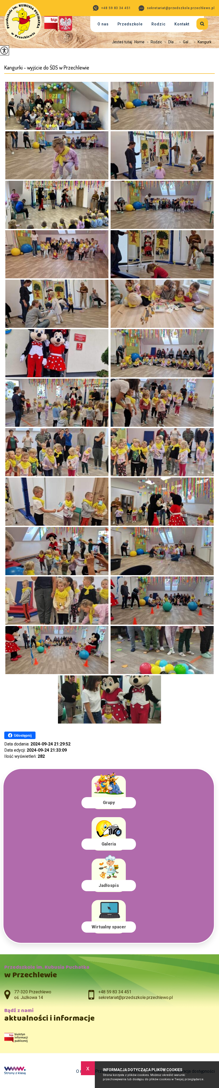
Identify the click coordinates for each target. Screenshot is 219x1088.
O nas (103, 24)
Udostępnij (23, 735)
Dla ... (170, 42)
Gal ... (185, 42)
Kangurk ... (204, 42)
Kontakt (181, 24)
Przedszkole (130, 24)
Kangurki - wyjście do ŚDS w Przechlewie (46, 67)
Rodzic (158, 24)
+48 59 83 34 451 (116, 8)
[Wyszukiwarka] (199, 23)
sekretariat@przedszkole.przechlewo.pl (180, 8)
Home (139, 42)
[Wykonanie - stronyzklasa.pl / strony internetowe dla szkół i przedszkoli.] (15, 1071)
